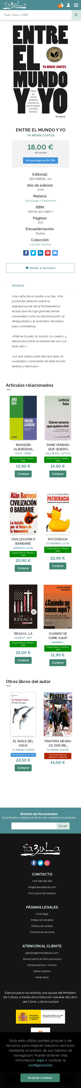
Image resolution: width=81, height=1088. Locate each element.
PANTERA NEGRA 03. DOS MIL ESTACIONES (58, 743)
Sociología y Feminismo (40, 200)
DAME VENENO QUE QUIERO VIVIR (58, 447)
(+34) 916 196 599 (42, 881)
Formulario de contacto (42, 893)
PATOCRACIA (58, 539)
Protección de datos (42, 919)
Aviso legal (42, 913)
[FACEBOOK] (34, 863)
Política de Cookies (42, 926)
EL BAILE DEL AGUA (23, 743)
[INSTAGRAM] (47, 863)
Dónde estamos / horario (42, 965)
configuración (40, 1065)
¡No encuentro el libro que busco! (42, 959)
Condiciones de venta (42, 932)
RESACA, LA (23, 634)
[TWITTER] (40, 863)
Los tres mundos (40, 244)
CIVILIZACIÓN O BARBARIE (23, 541)
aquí (40, 1060)
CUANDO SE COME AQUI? (57, 636)
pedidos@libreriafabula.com (42, 952)
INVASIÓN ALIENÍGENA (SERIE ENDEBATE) (23, 447)
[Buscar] (76, 15)
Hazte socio (42, 977)
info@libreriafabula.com (42, 887)
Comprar (23, 473)
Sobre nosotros (42, 971)
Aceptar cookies (40, 1078)
